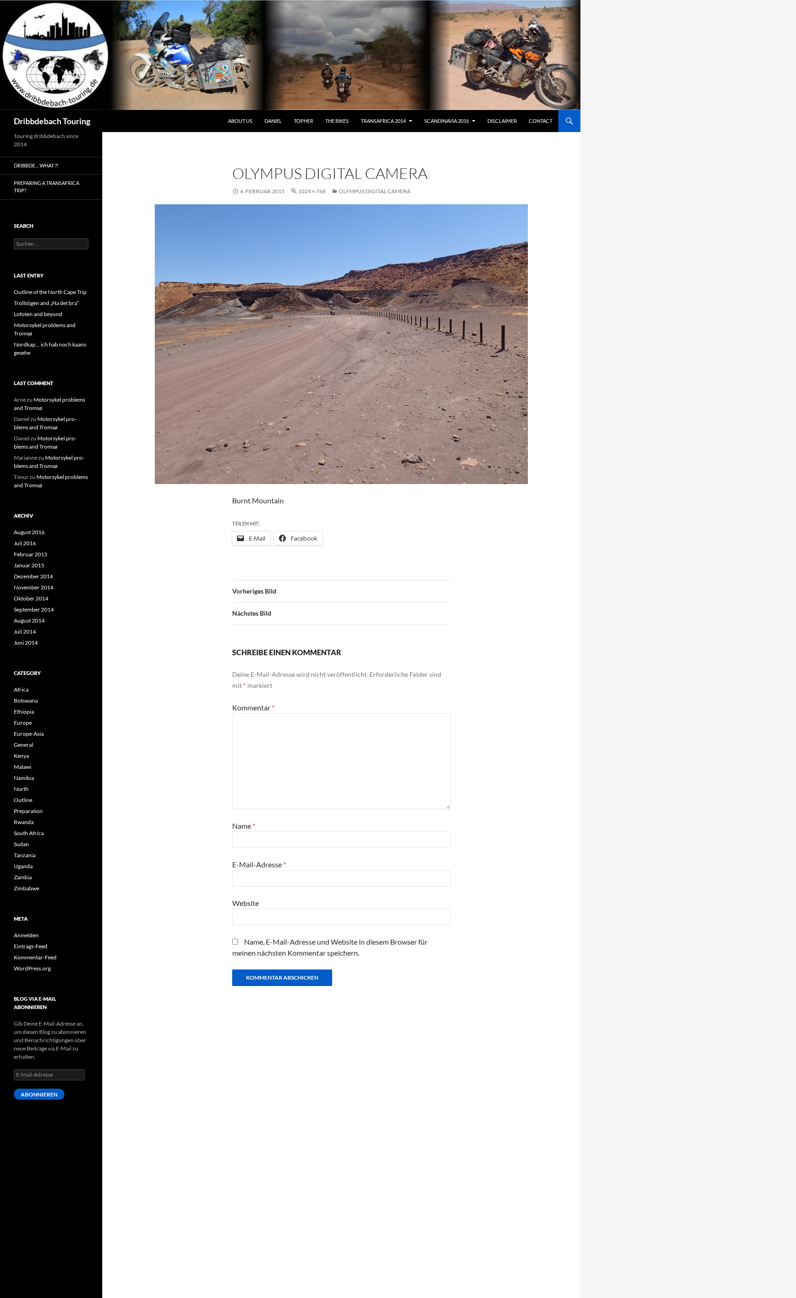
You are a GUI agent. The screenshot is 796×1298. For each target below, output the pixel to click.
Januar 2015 (29, 565)
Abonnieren (39, 1094)
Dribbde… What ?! (36, 165)
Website (245, 903)
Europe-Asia (29, 733)
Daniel (273, 121)
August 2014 (29, 620)
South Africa (29, 833)
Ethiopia (24, 711)
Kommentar (253, 707)
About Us (240, 121)
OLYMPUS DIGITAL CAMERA (374, 191)
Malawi (22, 766)
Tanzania (24, 855)
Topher (303, 121)
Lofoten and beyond (38, 314)
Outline (23, 799)
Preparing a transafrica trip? (46, 187)
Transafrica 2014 (383, 121)
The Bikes (337, 121)
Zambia (23, 877)
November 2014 (33, 587)
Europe (23, 722)
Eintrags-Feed (30, 946)
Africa (21, 689)
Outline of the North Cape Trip (50, 291)
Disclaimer (502, 121)
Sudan (21, 844)
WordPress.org (32, 968)
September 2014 (34, 609)
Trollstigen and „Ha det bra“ (46, 303)
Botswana (26, 700)
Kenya (21, 755)
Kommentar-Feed (35, 957)
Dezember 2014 (33, 576)
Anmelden (26, 935)
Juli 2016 (25, 543)
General (23, 744)
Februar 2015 (30, 554)
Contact (540, 121)
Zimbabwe (26, 888)
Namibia (24, 777)
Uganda (23, 866)
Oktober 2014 (31, 598)
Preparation (28, 811)
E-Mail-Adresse (259, 864)
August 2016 (29, 532)
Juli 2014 (25, 631)
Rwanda (24, 822)
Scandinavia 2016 (446, 121)
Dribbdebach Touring (52, 121)
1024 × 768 (312, 191)
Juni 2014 (26, 642)
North (21, 788)
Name (243, 825)
